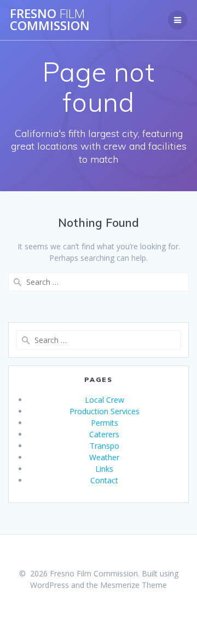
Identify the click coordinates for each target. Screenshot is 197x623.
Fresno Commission (50, 20)
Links (104, 469)
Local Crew (104, 400)
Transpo (104, 446)
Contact (104, 480)
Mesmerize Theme (133, 585)
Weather (104, 457)
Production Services (104, 411)
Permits (104, 423)
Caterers (104, 434)
